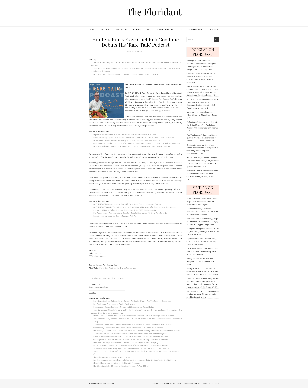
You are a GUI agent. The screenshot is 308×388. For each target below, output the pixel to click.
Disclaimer (107, 278)
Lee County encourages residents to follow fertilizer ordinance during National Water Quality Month (134, 360)
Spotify (151, 111)
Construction (195, 29)
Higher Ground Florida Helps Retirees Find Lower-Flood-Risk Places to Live (124, 134)
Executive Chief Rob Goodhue (158, 102)
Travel (122, 268)
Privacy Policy (195, 383)
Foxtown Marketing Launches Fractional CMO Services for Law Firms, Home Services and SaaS (132, 146)
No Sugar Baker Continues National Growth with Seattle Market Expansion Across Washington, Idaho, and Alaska (202, 271)
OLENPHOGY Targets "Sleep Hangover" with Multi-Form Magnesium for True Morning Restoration (134, 207)
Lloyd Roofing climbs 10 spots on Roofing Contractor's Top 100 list (121, 366)
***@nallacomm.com (97, 256)
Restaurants (131, 268)
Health (149, 29)
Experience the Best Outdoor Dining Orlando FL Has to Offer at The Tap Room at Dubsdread (132, 301)
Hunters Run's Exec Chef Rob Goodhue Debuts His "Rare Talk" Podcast (135, 42)
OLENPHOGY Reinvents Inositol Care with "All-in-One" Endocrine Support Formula (127, 204)
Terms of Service (183, 383)
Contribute (206, 383)
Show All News (95, 278)
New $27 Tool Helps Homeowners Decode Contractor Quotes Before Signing (125, 74)
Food (111, 268)
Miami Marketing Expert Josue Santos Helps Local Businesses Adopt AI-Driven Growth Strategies (133, 137)
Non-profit (106, 29)
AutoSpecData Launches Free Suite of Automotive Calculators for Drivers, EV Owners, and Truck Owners (136, 143)
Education (212, 29)
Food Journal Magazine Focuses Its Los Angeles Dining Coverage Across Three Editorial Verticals (202, 231)
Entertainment (165, 29)
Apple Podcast (164, 111)
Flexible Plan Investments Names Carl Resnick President (116, 363)
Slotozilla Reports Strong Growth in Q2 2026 (111, 357)
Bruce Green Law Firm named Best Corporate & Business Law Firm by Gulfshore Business (130, 336)
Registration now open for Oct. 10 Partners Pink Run (115, 216)
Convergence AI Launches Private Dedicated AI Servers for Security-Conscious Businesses (130, 339)
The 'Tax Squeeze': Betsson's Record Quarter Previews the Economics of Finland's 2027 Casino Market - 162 (201, 138)
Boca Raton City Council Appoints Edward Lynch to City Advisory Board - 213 (202, 115)
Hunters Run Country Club (162, 99)
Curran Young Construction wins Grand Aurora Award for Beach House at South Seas (128, 327)
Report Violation (120, 278)
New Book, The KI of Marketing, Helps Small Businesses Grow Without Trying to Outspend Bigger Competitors (202, 221)
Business (136, 29)
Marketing (103, 268)
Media (116, 268)
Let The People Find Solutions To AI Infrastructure (114, 304)
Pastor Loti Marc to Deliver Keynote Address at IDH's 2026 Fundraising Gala (125, 210)
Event (180, 29)
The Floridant (154, 11)
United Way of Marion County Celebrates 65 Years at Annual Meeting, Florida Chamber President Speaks (136, 330)
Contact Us (215, 383)
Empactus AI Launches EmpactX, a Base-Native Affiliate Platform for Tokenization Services (130, 345)
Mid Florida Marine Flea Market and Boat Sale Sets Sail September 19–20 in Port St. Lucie (130, 213)
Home (93, 29)
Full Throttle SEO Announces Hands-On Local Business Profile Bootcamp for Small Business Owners (202, 294)
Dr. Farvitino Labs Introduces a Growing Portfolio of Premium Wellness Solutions (126, 140)
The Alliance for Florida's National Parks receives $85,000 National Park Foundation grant (130, 333)
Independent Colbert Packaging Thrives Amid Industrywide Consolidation (123, 307)
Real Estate (122, 29)
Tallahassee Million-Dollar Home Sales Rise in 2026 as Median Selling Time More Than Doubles (132, 324)
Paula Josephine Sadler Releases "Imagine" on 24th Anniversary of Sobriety (200, 261)
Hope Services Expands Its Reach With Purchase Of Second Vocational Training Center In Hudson (133, 316)
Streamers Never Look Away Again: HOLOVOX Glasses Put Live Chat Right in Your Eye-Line (131, 348)
